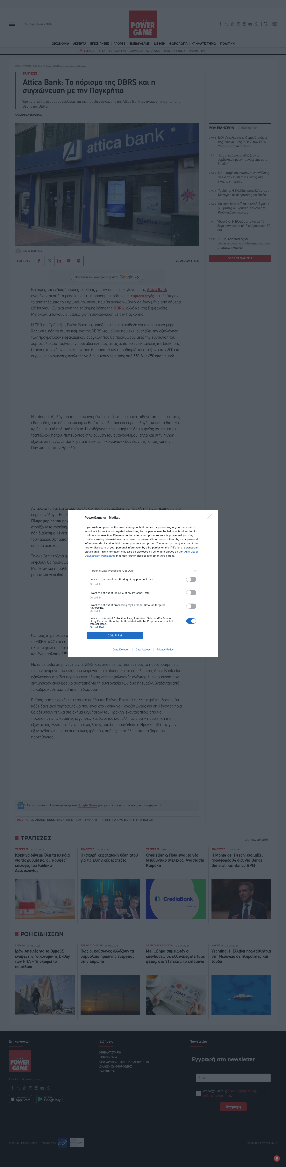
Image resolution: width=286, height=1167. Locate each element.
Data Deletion (121, 649)
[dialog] (143, 583)
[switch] (191, 579)
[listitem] (143, 571)
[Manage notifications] (277, 1158)
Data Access (143, 649)
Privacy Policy (165, 649)
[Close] (210, 518)
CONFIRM (115, 635)
